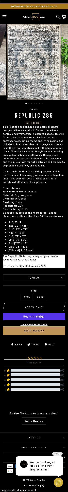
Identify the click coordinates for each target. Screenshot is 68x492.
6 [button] (40, 103)
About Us (34, 438)
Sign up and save (34, 447)
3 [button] (32, 103)
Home (33, 108)
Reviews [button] (8, 401)
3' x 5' (27, 296)
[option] (34, 6)
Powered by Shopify (34, 485)
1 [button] (26, 103)
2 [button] (29, 103)
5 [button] (37, 103)
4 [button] (34, 103)
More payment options (33, 324)
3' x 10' (40, 296)
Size (34, 291)
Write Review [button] (34, 362)
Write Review (34, 421)
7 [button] (42, 103)
